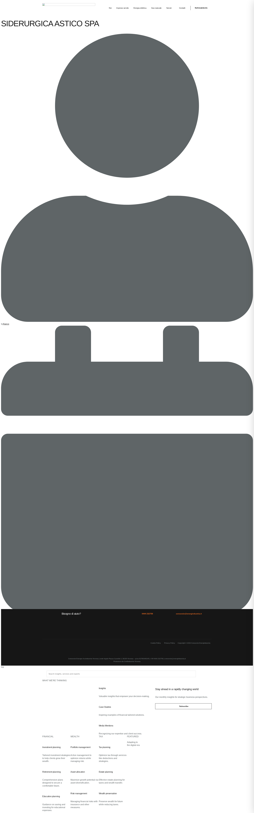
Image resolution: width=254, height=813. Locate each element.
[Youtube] (67, 645)
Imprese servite (122, 8)
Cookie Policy (156, 643)
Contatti (182, 8)
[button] (183, 706)
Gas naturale (156, 8)
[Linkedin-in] (45, 645)
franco (6, 324)
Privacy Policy (169, 643)
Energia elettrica (139, 8)
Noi (110, 8)
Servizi (169, 8)
